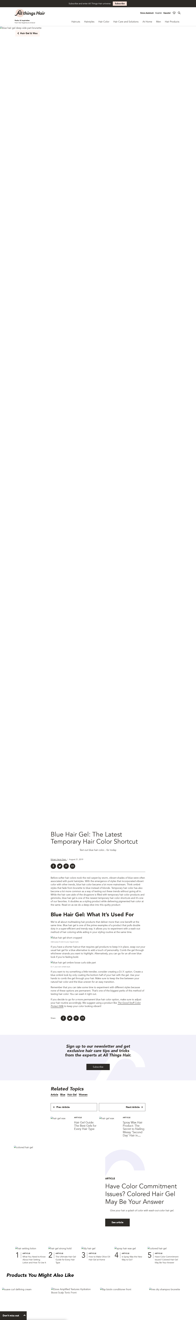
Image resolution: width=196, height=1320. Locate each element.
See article (117, 1222)
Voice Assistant (147, 13)
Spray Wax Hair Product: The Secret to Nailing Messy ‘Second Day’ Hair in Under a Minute (133, 1131)
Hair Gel (72, 1094)
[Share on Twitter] (59, 866)
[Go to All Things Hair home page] (30, 13)
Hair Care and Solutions (126, 21)
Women (83, 1094)
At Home (147, 21)
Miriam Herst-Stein (59, 859)
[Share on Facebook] (53, 866)
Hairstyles (89, 21)
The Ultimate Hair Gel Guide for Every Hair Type (66, 1259)
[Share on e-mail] (72, 866)
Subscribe (120, 3)
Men (158, 21)
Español (167, 13)
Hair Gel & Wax (29, 33)
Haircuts (75, 21)
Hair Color (103, 21)
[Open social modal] (174, 12)
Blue (62, 1094)
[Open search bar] (179, 13)
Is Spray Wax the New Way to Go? (132, 1258)
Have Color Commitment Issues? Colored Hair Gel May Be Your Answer (166, 1259)
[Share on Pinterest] (66, 866)
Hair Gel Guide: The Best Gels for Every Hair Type (85, 1126)
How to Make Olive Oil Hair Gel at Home (99, 1258)
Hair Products (172, 21)
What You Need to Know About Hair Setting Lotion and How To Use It (34, 1259)
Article (54, 1094)
